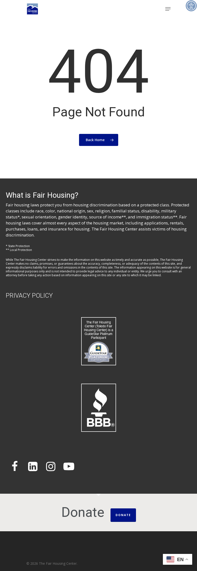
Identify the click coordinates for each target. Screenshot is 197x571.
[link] (191, 6)
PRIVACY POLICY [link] (29, 295)
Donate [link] (123, 515)
